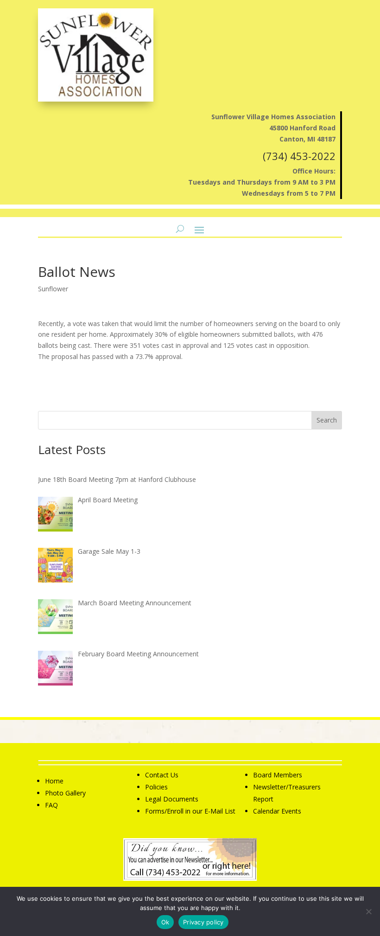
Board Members (277, 774)
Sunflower (53, 288)
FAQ (51, 805)
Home (54, 780)
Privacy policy (203, 922)
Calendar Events (277, 811)
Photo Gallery (65, 793)
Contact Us (161, 774)
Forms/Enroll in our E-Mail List (190, 811)
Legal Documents (171, 799)
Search (327, 420)
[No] (368, 911)
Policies (156, 786)
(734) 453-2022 (299, 156)
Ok (165, 922)
